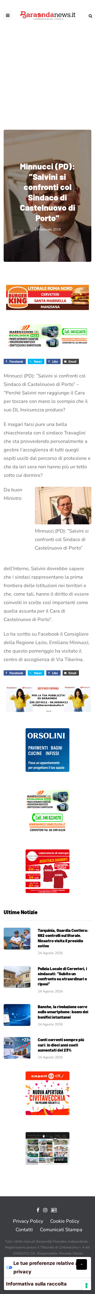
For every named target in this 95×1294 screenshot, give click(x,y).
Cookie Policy (64, 1221)
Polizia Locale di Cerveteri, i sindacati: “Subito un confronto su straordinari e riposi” (62, 976)
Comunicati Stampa (61, 1229)
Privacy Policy (28, 1221)
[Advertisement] (47, 71)
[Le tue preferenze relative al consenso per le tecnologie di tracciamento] (86, 1285)
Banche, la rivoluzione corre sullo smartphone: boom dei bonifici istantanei (63, 1011)
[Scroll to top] (81, 1264)
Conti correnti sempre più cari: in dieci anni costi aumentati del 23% (61, 1044)
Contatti (24, 1229)
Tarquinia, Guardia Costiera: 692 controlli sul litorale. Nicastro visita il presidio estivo (63, 938)
